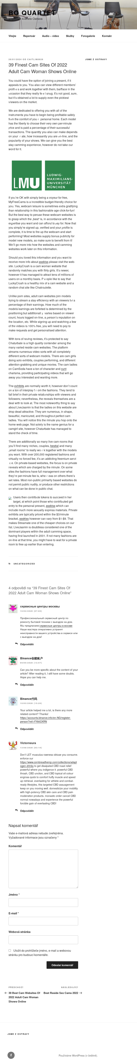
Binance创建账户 (31, 658)
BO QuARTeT (32, 12)
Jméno (14, 894)
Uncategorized (24, 563)
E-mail (14, 913)
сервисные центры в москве (56, 625)
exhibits (19, 386)
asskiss (43, 262)
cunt (63, 369)
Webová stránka (20, 932)
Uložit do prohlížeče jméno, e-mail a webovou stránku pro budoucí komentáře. (40, 952)
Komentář (15, 846)
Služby (70, 36)
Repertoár (29, 36)
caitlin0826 (35, 59)
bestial (54, 446)
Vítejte (12, 36)
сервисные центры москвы (40, 606)
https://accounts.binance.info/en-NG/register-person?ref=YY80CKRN (45, 719)
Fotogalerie (88, 36)
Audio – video (50, 36)
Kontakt (107, 36)
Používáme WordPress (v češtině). (78, 1055)
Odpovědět (27, 644)
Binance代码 (28, 699)
